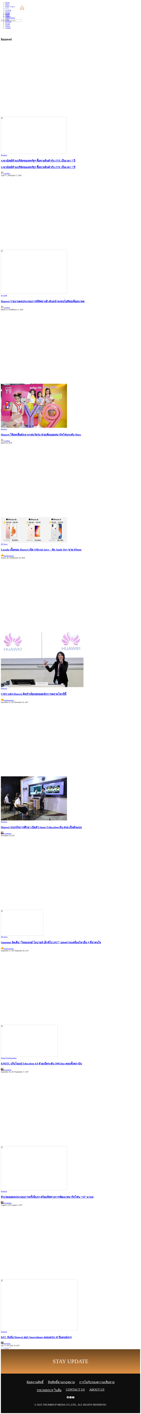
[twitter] (137, 3)
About (7, 26)
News (7, 16)
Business (4, 155)
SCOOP (8, 22)
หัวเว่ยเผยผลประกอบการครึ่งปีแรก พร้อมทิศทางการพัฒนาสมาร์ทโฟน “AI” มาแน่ (47, 1196)
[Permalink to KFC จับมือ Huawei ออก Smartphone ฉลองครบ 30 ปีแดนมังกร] (39, 1330)
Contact (8, 28)
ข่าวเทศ (4, 295)
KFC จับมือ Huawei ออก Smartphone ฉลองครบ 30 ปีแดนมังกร (36, 1337)
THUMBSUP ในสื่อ (49, 1390)
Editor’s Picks (10, 18)
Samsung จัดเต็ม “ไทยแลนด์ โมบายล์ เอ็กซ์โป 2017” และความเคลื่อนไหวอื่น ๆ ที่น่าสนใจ (51, 942)
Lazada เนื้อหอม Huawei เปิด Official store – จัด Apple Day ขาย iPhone (41, 549)
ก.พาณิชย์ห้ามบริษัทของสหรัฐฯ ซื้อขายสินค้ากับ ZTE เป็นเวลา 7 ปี (38, 167)
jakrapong (7, 1343)
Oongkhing (7, 834)
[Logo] (16, 10)
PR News (4, 544)
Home (7, 14)
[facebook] (134, 3)
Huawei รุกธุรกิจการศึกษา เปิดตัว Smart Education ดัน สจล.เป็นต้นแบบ (41, 827)
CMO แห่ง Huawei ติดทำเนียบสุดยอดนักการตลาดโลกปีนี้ (33, 694)
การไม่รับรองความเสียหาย (97, 1382)
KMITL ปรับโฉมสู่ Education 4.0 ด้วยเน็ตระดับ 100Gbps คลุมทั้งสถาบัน (41, 1063)
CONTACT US (75, 1389)
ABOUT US (96, 1389)
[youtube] (139, 3)
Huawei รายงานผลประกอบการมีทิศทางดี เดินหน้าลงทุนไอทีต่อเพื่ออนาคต (43, 301)
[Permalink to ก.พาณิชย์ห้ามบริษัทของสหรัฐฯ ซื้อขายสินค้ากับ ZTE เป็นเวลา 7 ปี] (34, 153)
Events (7, 24)
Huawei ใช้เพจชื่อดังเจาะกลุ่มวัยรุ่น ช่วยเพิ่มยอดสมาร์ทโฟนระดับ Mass (41, 434)
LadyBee (7, 173)
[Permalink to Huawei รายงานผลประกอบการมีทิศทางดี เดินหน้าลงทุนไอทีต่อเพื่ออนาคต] (34, 293)
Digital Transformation (9, 1058)
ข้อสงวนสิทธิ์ (35, 1382)
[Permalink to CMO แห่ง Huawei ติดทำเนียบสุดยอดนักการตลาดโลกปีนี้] (42, 686)
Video (7, 20)
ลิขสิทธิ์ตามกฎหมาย (61, 1382)
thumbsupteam (9, 556)
